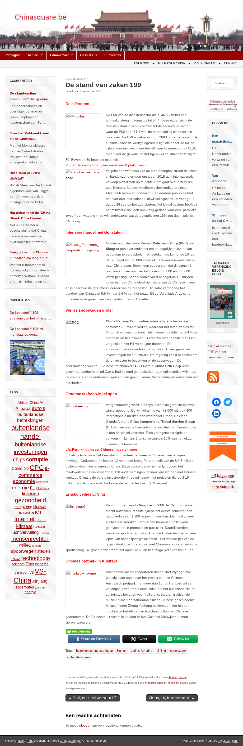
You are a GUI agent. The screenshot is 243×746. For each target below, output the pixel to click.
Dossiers (86, 55)
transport (21, 572)
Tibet (30, 564)
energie (20, 487)
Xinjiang (39, 581)
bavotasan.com (228, 740)
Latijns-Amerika (141, 650)
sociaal (37, 546)
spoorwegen (178, 650)
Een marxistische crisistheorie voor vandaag (222, 139)
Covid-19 (20, 468)
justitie (41, 520)
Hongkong (23, 506)
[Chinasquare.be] (121, 25)
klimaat (24, 526)
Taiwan (15, 559)
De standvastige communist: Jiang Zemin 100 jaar (30, 96)
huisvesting (26, 512)
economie (24, 481)
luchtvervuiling (25, 532)
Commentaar (59, 55)
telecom (18, 564)
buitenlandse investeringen (94, 650)
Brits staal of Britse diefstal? (25, 175)
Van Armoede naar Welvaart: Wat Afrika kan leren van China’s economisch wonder (222, 179)
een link (175, 682)
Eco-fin (83, 78)
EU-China (42, 488)
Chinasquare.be (70, 740)
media (44, 532)
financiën (30, 493)
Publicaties (112, 55)
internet (24, 518)
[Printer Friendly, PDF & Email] (78, 631)
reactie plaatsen (157, 682)
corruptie (37, 459)
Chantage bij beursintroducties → (172, 698)
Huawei (39, 507)
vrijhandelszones (78, 657)
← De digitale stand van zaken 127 (93, 698)
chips (19, 460)
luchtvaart (39, 527)
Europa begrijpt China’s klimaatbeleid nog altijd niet (29, 255)
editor (72, 91)
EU (32, 488)
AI (41, 402)
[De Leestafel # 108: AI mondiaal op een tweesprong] (27, 357)
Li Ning (161, 650)
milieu (25, 545)
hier (216, 346)
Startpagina (12, 55)
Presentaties (204, 63)
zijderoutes (24, 587)
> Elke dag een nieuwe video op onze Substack (222, 481)
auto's (38, 408)
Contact (231, 63)
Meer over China (171, 63)
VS (31, 572)
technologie (35, 558)
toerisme (41, 564)
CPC (37, 467)
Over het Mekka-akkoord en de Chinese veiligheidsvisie (29, 136)
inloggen (85, 725)
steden (43, 551)
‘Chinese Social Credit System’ (222, 218)
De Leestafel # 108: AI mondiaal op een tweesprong (26, 332)
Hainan (121, 650)
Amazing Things (24, 740)
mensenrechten (30, 539)
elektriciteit (42, 482)
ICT (38, 512)
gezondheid (30, 500)
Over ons (141, 63)
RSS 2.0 (122, 682)
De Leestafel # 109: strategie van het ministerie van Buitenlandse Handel (30, 316)
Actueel (33, 55)
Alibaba (23, 408)
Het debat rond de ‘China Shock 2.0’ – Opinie (30, 215)
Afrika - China (28, 402)
